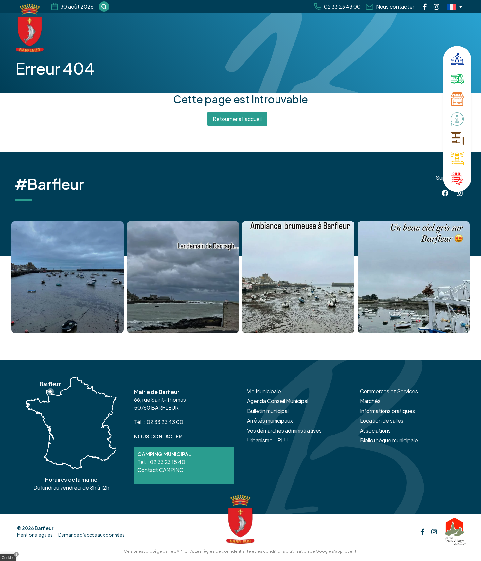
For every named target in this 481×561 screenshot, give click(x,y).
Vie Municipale (264, 391)
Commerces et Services (389, 391)
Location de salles (381, 420)
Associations (375, 430)
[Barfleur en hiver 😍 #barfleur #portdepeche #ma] (67, 277)
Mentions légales (35, 535)
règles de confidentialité (226, 551)
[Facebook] (425, 6)
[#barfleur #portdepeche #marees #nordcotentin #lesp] (414, 277)
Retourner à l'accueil (237, 118)
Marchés (370, 400)
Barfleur (44, 528)
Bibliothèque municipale (389, 440)
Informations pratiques (387, 410)
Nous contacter (395, 6)
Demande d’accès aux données (91, 535)
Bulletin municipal (268, 410)
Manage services (9, 559)
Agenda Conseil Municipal (277, 400)
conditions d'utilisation (286, 551)
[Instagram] (436, 6)
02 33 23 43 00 (342, 6)
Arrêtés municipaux (270, 420)
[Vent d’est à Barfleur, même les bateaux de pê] (183, 277)
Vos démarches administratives (284, 430)
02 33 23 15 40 (167, 461)
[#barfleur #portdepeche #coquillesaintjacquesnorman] (298, 277)
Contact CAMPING (160, 469)
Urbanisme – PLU (267, 440)
